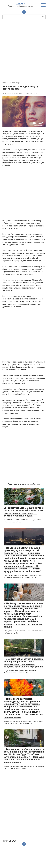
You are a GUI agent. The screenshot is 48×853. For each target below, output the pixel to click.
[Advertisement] (24, 50)
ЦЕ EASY (20, 3)
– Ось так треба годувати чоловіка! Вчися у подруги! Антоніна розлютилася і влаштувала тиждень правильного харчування (24, 663)
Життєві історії (31, 93)
